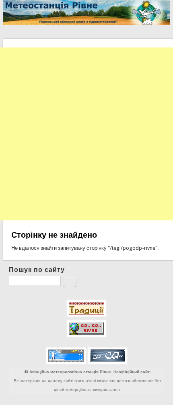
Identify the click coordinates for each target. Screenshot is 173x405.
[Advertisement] (86, 133)
